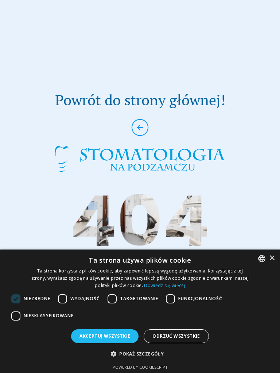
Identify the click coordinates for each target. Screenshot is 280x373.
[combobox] (261, 258)
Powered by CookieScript (140, 367)
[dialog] (140, 311)
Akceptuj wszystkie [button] (104, 336)
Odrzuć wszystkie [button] (176, 336)
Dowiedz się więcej (164, 285)
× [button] (272, 258)
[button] (140, 354)
